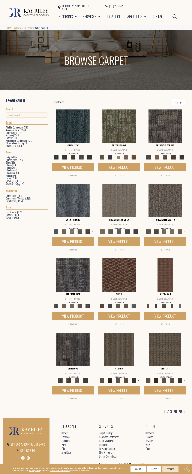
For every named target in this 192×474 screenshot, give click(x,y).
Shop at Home (105, 452)
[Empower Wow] (172, 231)
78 (175, 411)
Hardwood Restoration (109, 437)
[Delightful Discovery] (119, 125)
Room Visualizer (106, 441)
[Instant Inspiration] (179, 231)
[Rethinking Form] (173, 156)
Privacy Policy (118, 464)
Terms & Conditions (101, 464)
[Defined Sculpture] (156, 156)
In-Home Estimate (107, 448)
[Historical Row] (85, 380)
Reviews (149, 441)
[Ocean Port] (64, 156)
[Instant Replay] (119, 231)
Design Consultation (108, 456)
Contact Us (151, 433)
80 (185, 411)
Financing (103, 445)
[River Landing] (110, 305)
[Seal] (87, 231)
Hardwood (66, 437)
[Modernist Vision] (118, 156)
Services (89, 16)
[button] (76, 16)
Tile (63, 448)
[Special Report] (110, 231)
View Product (73, 167)
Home (8, 27)
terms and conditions (60, 470)
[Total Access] (136, 231)
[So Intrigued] (165, 200)
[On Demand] (127, 231)
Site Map (129, 464)
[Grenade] (64, 231)
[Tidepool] (73, 125)
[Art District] (118, 305)
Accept (138, 469)
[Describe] (118, 380)
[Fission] (79, 231)
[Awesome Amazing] (125, 156)
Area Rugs (66, 452)
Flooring (66, 16)
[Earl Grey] (81, 156)
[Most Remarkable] (110, 156)
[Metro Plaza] (125, 305)
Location (113, 16)
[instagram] (28, 458)
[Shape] (73, 200)
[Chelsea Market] (119, 274)
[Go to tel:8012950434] (145, 5)
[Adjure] (133, 380)
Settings (170, 469)
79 (180, 411)
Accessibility (140, 464)
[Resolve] (119, 349)
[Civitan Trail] (68, 380)
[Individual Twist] (165, 156)
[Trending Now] (119, 200)
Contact (158, 16)
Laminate (66, 441)
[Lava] (71, 231)
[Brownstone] (73, 156)
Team (148, 448)
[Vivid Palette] (133, 156)
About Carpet (27, 27)
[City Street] (89, 156)
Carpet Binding (105, 433)
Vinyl (64, 445)
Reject (154, 469)
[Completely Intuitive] (164, 231)
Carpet (65, 433)
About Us (134, 16)
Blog (148, 445)
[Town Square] (133, 305)
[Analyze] (110, 380)
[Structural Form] (182, 156)
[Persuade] (125, 380)
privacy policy (35, 470)
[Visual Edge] (165, 125)
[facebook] (23, 458)
